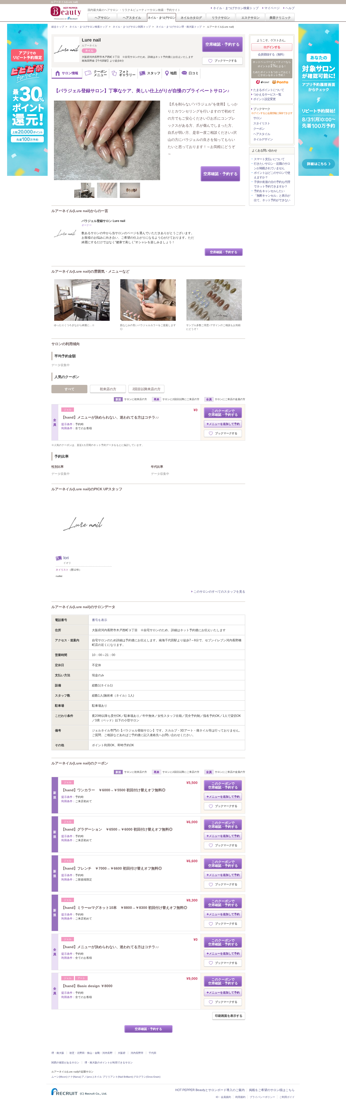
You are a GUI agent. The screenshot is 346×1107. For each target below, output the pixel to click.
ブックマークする (226, 60)
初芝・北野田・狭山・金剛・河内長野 (90, 1053)
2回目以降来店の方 (146, 389)
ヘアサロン (102, 18)
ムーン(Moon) (59, 1076)
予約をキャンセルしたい (269, 191)
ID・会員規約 (223, 1097)
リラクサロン (221, 18)
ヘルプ (290, 8)
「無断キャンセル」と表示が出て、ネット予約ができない (272, 198)
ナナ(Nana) (74, 1076)
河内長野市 (137, 1053)
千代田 (152, 1053)
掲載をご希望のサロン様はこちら (272, 1090)
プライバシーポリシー (262, 1097)
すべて (69, 389)
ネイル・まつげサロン (161, 18)
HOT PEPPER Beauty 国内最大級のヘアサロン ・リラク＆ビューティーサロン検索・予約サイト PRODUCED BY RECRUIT (66, 13)
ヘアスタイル (132, 18)
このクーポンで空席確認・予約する (223, 413)
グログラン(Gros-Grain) (146, 1076)
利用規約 (240, 1097)
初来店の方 (108, 389)
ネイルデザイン (263, 139)
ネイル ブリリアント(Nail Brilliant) (113, 1076)
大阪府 (121, 1053)
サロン (257, 118)
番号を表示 (99, 620)
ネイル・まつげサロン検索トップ (236, 8)
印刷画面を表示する (228, 1016)
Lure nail (91, 40)
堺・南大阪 (57, 1053)
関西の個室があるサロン (65, 1062)
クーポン (258, 128)
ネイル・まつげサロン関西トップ (132, 26)
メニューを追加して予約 (224, 423)
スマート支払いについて (269, 159)
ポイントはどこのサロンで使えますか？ (272, 175)
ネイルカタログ (191, 18)
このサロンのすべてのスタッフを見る (219, 591)
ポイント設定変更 (264, 99)
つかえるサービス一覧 (267, 94)
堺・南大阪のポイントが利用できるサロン (109, 1062)
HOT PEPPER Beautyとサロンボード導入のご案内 (210, 1090)
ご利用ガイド (287, 1097)
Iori (66, 558)
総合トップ (57, 26)
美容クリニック (280, 18)
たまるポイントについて (268, 90)
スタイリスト (261, 123)
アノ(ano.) (87, 1076)
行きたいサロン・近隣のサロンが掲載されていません (272, 166)
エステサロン (250, 18)
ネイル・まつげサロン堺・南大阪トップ (179, 26)
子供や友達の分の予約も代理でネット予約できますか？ (272, 184)
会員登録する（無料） (272, 54)
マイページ (272, 8)
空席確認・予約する (222, 44)
